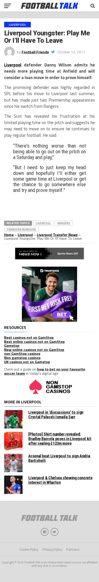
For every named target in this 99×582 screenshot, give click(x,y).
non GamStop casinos (22, 353)
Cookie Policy (29, 549)
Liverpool (12, 65)
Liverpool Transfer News (57, 234)
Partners (73, 549)
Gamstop (11, 345)
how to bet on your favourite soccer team (44, 371)
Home (9, 234)
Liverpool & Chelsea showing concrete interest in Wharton (60, 480)
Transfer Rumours (21, 229)
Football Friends (35, 52)
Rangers (63, 223)
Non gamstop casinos (22, 357)
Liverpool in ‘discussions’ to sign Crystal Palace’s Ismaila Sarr (55, 414)
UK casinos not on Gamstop (27, 362)
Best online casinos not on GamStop (34, 341)
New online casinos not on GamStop (34, 349)
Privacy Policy (52, 549)
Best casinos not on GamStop (29, 337)
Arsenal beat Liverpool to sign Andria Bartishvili (59, 458)
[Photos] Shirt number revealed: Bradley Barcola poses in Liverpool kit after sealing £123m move (59, 439)
